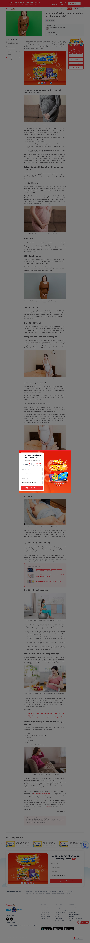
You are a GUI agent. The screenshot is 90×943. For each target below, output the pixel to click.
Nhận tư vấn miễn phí (31, 488)
